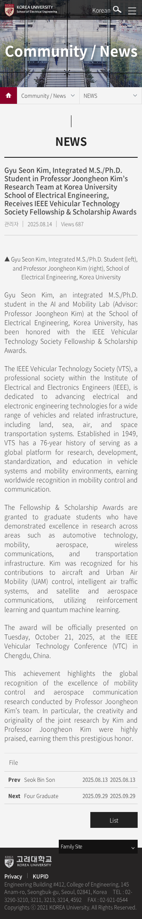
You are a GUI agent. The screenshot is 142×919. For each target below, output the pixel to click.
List (114, 820)
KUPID (41, 876)
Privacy (13, 876)
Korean (101, 10)
